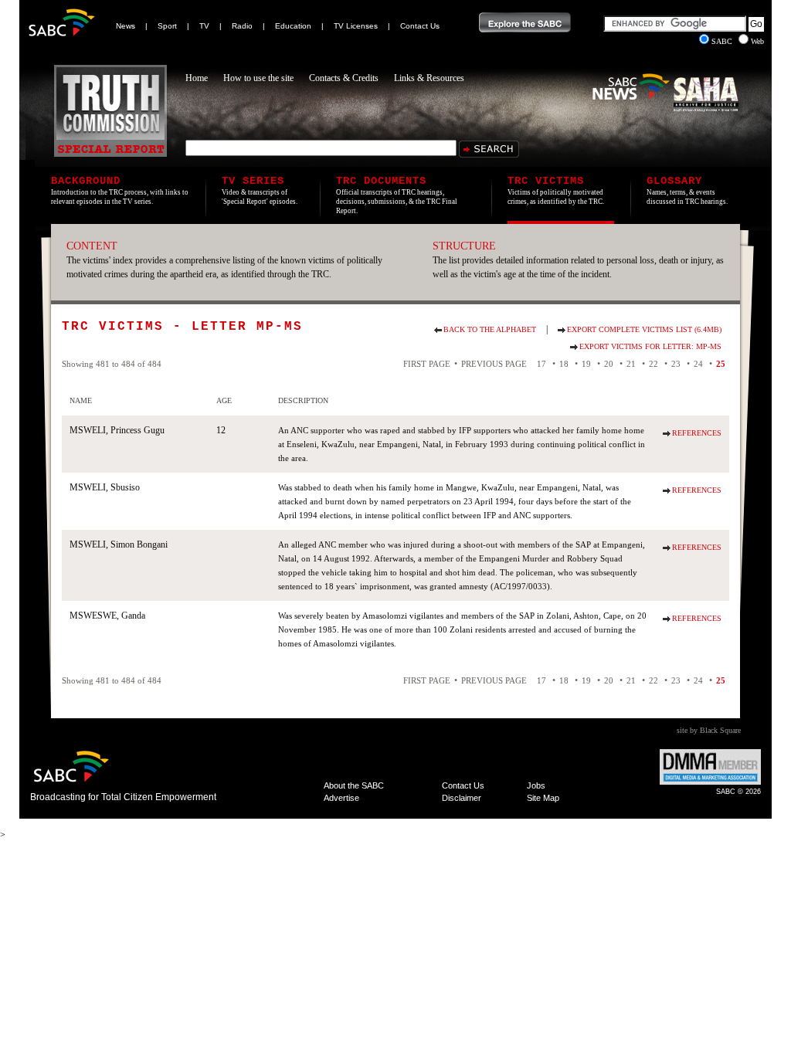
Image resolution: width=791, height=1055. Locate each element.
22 (653, 363)
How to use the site (258, 78)
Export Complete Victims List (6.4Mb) (644, 329)
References (696, 433)
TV (204, 26)
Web (757, 41)
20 (608, 363)
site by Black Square (709, 730)
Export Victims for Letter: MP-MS (650, 346)
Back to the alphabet (489, 329)
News (125, 26)
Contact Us (420, 26)
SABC (723, 41)
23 (676, 363)
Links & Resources (429, 78)
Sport (167, 26)
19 (586, 363)
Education (293, 26)
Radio (242, 26)
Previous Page (494, 363)
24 (698, 363)
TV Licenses (356, 26)
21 (631, 363)
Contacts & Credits (344, 78)
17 (541, 363)
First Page (426, 363)
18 (564, 363)
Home (196, 78)
